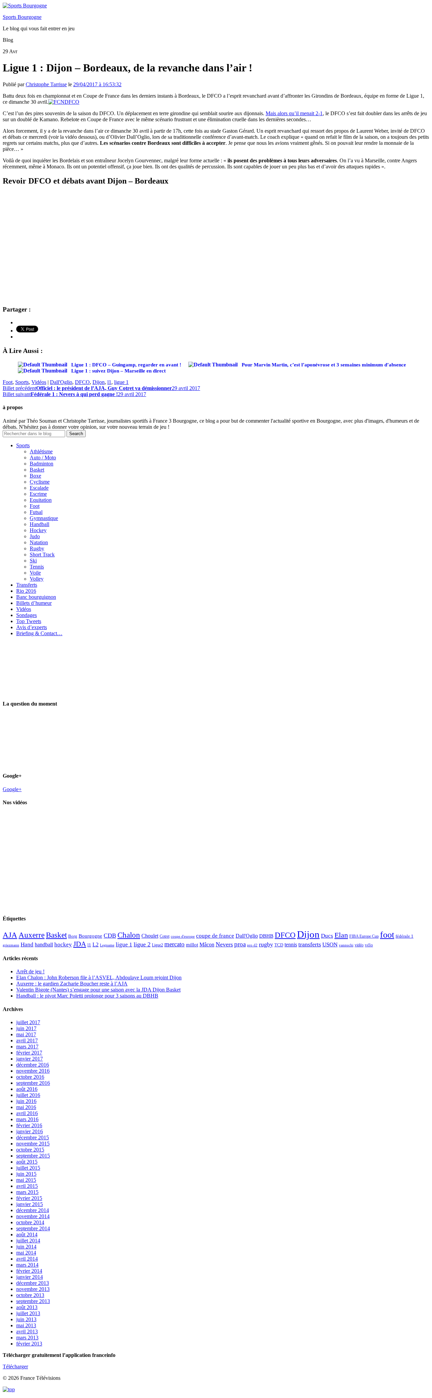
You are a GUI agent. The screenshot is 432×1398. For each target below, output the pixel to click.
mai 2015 (26, 1180)
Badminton (41, 463)
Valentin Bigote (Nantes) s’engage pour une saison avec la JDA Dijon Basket (98, 990)
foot (387, 935)
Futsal (36, 512)
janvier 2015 (29, 1204)
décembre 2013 (32, 1283)
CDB (110, 935)
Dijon (98, 382)
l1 (109, 382)
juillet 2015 (28, 1168)
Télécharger (15, 1366)
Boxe (35, 476)
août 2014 (26, 1234)
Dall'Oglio (61, 382)
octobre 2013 (30, 1295)
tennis (291, 944)
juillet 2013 (28, 1313)
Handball (39, 524)
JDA (79, 944)
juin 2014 (26, 1246)
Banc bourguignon (36, 597)
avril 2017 (27, 1040)
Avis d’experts (31, 627)
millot (192, 944)
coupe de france (215, 936)
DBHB (266, 936)
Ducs (327, 936)
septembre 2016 (33, 1083)
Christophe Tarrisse (46, 84)
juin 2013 (26, 1319)
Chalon (128, 935)
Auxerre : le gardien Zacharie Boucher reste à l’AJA (72, 983)
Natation (39, 542)
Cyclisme (40, 482)
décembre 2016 (32, 1065)
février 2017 (29, 1052)
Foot (7, 382)
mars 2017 (27, 1046)
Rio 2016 (26, 591)
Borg (72, 936)
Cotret (164, 936)
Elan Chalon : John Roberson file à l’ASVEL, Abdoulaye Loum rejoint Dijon (99, 977)
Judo (35, 536)
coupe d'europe (183, 936)
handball (44, 944)
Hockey (38, 530)
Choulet (149, 936)
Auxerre (32, 935)
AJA (10, 935)
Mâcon (206, 944)
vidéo (359, 945)
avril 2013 (27, 1331)
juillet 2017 (28, 1022)
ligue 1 (121, 382)
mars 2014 (27, 1265)
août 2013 (26, 1307)
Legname (107, 945)
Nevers (224, 944)
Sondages (26, 615)
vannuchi (346, 945)
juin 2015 (26, 1174)
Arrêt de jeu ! (30, 971)
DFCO (82, 382)
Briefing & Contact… (39, 633)
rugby (266, 944)
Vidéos (38, 382)
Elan (341, 935)
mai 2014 (26, 1253)
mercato (174, 944)
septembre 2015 (33, 1156)
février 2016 (29, 1125)
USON (330, 944)
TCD (278, 944)
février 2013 (29, 1343)
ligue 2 (142, 944)
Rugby (37, 548)
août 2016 (26, 1089)
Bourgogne (90, 936)
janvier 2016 (29, 1131)
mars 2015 (27, 1192)
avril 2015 (27, 1186)
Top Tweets (28, 621)
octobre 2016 (30, 1077)
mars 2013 (27, 1337)
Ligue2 (157, 945)
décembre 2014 (32, 1210)
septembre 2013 (33, 1301)
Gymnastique (44, 518)
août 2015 (26, 1162)
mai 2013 (26, 1325)
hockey (63, 944)
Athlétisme (41, 451)
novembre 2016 (33, 1071)
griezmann (11, 945)
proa (240, 944)
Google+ (12, 789)
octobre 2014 (30, 1222)
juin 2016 (26, 1101)
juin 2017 (26, 1028)
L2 (95, 944)
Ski (33, 560)
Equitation (41, 500)
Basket (37, 470)
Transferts (26, 585)
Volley (37, 579)
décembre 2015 (32, 1137)
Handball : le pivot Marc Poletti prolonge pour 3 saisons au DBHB (87, 996)
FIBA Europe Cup (364, 936)
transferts (309, 944)
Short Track (42, 554)
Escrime (38, 494)
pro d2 (252, 945)
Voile (35, 573)
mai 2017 (26, 1034)
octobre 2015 (30, 1149)
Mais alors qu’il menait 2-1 (294, 113)
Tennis (37, 567)
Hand (27, 944)
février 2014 (29, 1271)
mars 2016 (27, 1119)
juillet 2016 (28, 1095)
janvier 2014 (29, 1277)
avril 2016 (27, 1113)
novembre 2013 (33, 1289)
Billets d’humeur (34, 603)
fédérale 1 (404, 936)
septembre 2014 (33, 1228)
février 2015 (29, 1198)
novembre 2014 (33, 1216)
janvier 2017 (29, 1059)
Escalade (39, 488)
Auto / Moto (43, 457)
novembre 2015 (33, 1143)
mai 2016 (26, 1107)
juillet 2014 (28, 1240)
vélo (369, 944)
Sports (22, 382)
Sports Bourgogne (22, 17)
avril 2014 (27, 1259)
